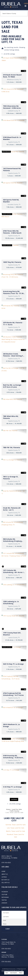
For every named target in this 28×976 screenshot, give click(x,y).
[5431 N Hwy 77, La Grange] (14, 653)
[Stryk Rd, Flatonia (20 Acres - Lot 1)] (14, 497)
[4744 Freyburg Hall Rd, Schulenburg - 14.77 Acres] (14, 683)
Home (3, 871)
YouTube (4, 894)
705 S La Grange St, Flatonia (10, 478)
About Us (5, 874)
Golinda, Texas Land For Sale (16, 825)
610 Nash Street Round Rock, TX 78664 (12, 76)
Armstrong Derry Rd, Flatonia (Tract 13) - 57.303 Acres (13, 292)
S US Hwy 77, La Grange (12, 787)
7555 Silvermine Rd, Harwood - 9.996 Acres (12, 107)
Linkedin (4, 903)
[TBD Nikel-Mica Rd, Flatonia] (14, 406)
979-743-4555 (6, 862)
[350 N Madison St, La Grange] (14, 714)
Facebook (5, 892)
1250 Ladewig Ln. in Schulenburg (11, 603)
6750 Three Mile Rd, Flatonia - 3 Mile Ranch (12, 232)
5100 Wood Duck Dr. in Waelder (12, 138)
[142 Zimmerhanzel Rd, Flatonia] (14, 158)
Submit (7, 929)
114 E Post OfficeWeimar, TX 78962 (8, 956)
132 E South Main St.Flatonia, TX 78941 (9, 943)
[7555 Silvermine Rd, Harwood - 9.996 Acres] (14, 96)
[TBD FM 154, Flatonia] (14, 437)
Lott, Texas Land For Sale (15, 828)
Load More (14, 799)
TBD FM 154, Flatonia (11, 448)
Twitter (4, 900)
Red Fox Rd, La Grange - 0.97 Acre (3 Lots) (12, 386)
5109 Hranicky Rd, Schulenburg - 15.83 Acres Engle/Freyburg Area (13, 757)
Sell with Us (6, 882)
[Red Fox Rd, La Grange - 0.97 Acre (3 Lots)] (14, 375)
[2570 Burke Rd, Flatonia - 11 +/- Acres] (14, 312)
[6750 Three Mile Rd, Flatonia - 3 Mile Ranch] (14, 220)
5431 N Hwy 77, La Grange (13, 664)
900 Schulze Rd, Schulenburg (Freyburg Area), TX (12, 540)
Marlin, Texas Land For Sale (15, 831)
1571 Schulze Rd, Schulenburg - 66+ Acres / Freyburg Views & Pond (13, 571)
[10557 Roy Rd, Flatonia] (14, 252)
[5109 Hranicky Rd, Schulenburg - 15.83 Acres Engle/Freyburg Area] (14, 745)
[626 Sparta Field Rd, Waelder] (14, 189)
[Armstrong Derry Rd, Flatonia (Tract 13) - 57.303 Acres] (14, 281)
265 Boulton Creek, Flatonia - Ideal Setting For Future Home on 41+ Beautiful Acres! (14, 355)
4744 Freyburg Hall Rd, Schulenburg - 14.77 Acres (13, 694)
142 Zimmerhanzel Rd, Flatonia (12, 170)
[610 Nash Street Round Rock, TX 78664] (14, 64)
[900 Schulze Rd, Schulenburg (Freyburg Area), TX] (14, 529)
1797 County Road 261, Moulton (12, 634)
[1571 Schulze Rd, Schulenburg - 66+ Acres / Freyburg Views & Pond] (14, 560)
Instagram (5, 897)
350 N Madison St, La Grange (11, 725)
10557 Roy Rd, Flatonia (12, 262)
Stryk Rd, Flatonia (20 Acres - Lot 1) (11, 509)
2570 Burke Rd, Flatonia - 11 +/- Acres (13, 324)
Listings (4, 877)
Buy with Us (5, 880)
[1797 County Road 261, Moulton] (14, 622)
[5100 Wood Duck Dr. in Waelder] (14, 127)
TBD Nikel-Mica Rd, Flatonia (11, 417)
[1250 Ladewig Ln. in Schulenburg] (14, 591)
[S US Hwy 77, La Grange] (14, 776)
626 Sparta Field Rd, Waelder (11, 201)
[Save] (25, 58)
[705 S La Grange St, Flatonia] (14, 466)
